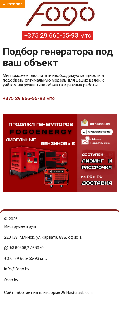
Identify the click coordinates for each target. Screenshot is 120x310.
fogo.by (11, 279)
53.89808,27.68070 (27, 247)
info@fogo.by (16, 269)
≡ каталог (12, 3)
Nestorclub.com (79, 292)
